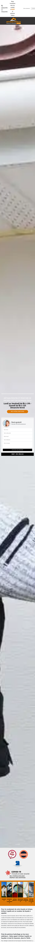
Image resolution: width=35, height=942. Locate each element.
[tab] (17, 471)
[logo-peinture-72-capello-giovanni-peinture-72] (13, 21)
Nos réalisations (17, 411)
